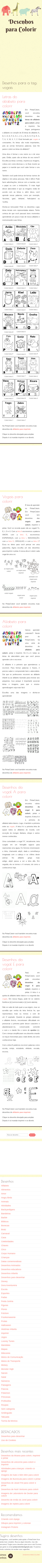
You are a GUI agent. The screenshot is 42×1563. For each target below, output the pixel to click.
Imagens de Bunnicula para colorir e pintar (21, 1479)
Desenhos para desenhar (13, 1277)
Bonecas (5, 1225)
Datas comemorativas (11, 1261)
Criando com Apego (10, 1519)
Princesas (5, 1397)
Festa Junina (7, 1301)
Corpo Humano (8, 1253)
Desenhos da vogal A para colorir (14, 792)
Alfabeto (5, 1186)
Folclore (5, 1313)
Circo (3, 1249)
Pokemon (5, 1393)
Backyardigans (8, 1209)
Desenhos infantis (9, 1273)
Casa (3, 1237)
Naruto (4, 1373)
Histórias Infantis (9, 1329)
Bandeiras (6, 1213)
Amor (3, 1193)
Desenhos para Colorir (21, 25)
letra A (20, 531)
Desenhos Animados (10, 1265)
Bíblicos (5, 1221)
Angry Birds (6, 1197)
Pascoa (4, 1389)
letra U (36, 541)
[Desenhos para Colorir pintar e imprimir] (21, 8)
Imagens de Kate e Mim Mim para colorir (20, 1475)
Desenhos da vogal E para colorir (13, 964)
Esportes (5, 1293)
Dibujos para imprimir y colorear (16, 1523)
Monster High (7, 1369)
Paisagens (6, 1385)
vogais (35, 139)
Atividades (6, 1205)
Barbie (4, 1217)
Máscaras (5, 1353)
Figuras (4, 1305)
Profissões (6, 1401)
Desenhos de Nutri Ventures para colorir (19, 1489)
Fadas (4, 1297)
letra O (11, 541)
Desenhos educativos (11, 1269)
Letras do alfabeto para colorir (13, 101)
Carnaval (5, 1233)
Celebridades (7, 1241)
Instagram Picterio (9, 1527)
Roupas (4, 1405)
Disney (4, 1281)
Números (5, 1381)
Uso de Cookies (8, 1440)
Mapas (4, 1349)
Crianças (5, 1257)
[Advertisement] (21, 56)
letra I (23, 538)
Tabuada (5, 1417)
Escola (4, 1289)
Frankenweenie (8, 1317)
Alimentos (5, 1189)
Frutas (4, 1321)
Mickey (4, 1365)
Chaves (4, 1245)
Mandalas (5, 1345)
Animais (5, 1201)
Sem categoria (8, 1409)
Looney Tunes (7, 1341)
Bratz (3, 1229)
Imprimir (5, 1333)
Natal (3, 1377)
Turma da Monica (9, 1421)
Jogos (4, 1337)
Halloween (6, 1325)
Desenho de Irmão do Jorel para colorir (19, 1500)
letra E (23, 535)
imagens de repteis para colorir (15, 1504)
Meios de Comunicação (12, 1357)
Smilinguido (6, 1413)
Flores (4, 1309)
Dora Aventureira (9, 1285)
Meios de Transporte (10, 1361)
